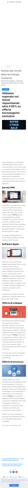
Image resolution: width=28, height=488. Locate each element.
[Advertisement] (14, 20)
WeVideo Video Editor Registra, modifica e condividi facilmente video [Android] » (12, 464)
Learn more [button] (17, 481)
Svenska (22, 477)
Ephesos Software (15, 2)
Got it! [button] (14, 485)
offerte (5, 89)
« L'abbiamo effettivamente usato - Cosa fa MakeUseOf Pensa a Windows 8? (13, 459)
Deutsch (7, 477)
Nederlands (14, 477)
